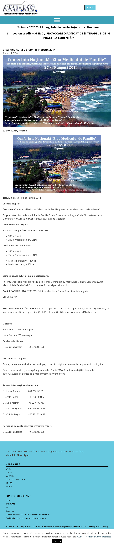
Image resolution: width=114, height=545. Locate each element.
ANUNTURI (10, 476)
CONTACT (9, 472)
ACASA (8, 469)
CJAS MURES (10, 504)
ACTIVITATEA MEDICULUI (15, 479)
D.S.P (7, 507)
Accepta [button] (57, 541)
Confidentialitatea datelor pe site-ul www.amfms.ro (26, 518)
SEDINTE (9, 483)
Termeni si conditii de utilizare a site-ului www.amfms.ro (27, 514)
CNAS (8, 500)
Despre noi (10, 511)
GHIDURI (9, 486)
